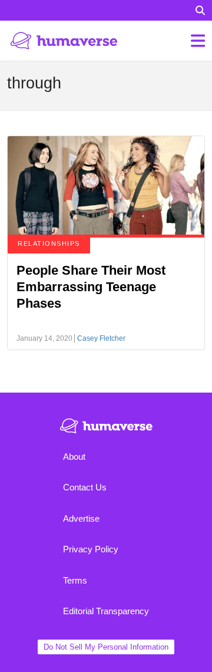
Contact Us (85, 487)
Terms (75, 580)
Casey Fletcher (101, 338)
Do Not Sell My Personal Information (106, 647)
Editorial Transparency (106, 611)
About (74, 457)
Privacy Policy (90, 549)
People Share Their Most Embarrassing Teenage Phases (90, 287)
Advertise (81, 518)
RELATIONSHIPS (49, 243)
